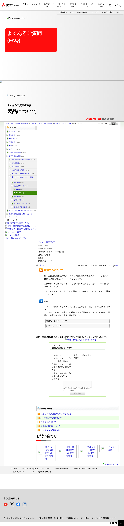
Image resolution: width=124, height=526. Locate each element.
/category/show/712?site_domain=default (7, 145)
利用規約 (58, 518)
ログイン (118, 12)
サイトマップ (91, 518)
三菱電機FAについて (66, 12)
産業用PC (14, 131)
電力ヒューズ (18, 167)
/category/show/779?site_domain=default (12, 186)
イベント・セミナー (86, 5)
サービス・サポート (59, 5)
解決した (57, 355)
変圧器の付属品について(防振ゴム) (56, 414)
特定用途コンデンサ (22, 203)
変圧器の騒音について (50, 426)
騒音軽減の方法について (51, 418)
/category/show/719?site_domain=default (7, 153)
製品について (9, 123)
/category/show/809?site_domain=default (10, 167)
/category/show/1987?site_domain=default (7, 131)
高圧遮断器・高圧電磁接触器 (23, 159)
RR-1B (68, 123)
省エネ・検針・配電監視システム (22, 210)
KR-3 (19, 189)
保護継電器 (17, 163)
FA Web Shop (100, 5)
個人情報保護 (45, 518)
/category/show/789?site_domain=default (12, 207)
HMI (13, 145)
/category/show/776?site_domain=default (10, 177)
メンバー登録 (107, 12)
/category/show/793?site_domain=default (7, 156)
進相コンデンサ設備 (22, 207)
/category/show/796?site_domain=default (10, 163)
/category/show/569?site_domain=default (7, 142)
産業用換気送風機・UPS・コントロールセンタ (22, 215)
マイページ (94, 12)
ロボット (14, 149)
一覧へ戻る (42, 265)
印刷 (116, 265)
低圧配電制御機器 (17, 152)
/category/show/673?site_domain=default (7, 149)
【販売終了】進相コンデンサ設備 (41, 123)
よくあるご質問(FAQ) (45, 242)
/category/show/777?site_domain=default (12, 182)
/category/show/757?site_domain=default (7, 210)
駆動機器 (14, 142)
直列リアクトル (59, 123)
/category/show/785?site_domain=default (12, 200)
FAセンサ (14, 138)
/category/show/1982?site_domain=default (7, 138)
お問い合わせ (82, 12)
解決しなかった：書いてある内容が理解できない (61, 367)
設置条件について (48, 422)
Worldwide (110, 5)
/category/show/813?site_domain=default (7, 214)
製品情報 (47, 5)
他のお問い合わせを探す (16, 238)
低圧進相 (19, 196)
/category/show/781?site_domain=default (12, 196)
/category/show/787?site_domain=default (12, 203)
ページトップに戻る (111, 464)
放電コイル (19, 200)
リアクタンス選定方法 (50, 430)
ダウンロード (73, 5)
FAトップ (25, 5)
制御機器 (14, 135)
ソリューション (36, 5)
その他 (56, 379)
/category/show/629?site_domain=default (7, 135)
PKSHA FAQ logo (116, 523)
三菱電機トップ (108, 518)
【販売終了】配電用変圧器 (23, 174)
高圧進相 (19, 182)
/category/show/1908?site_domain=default (10, 174)
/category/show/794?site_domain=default (10, 160)
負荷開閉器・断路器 (20, 170)
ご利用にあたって (74, 518)
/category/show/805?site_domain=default (10, 170)
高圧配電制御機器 (22, 123)
